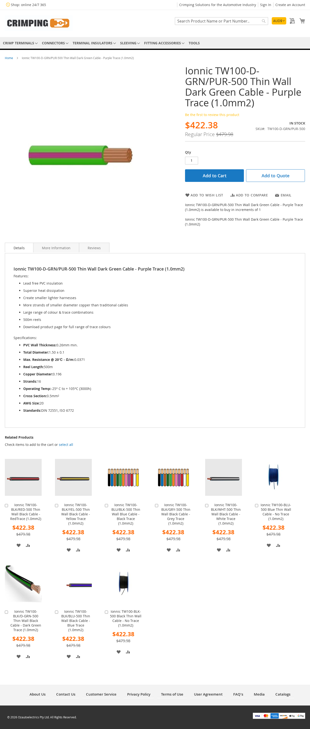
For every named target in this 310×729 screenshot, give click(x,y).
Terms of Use (172, 694)
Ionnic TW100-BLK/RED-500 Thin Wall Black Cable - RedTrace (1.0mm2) (25, 512)
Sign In (265, 4)
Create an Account (290, 4)
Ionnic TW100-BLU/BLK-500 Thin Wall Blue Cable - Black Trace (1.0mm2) (125, 514)
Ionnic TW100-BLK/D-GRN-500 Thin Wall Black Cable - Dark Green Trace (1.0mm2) (25, 620)
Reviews (94, 248)
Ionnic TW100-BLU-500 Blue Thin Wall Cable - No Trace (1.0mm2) (276, 512)
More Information (56, 248)
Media (259, 694)
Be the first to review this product (212, 114)
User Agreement (208, 694)
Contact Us (65, 694)
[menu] (155, 43)
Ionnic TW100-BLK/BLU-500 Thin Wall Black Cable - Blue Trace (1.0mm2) (75, 620)
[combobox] (221, 21)
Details (19, 248)
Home (9, 58)
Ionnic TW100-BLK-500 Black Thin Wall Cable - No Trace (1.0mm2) (125, 618)
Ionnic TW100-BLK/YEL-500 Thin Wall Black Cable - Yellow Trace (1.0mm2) (75, 514)
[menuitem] (19, 43)
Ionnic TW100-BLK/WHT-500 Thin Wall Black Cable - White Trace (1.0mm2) (226, 514)
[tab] (19, 247)
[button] (279, 20)
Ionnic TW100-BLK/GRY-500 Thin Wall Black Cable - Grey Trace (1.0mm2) (175, 514)
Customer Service (101, 694)
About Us (38, 694)
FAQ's (238, 694)
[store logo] (39, 23)
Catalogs (282, 694)
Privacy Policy (138, 694)
